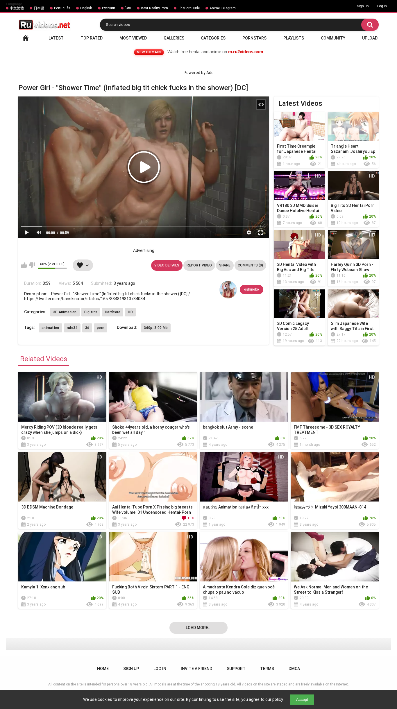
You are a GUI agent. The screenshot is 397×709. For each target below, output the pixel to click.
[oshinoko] (228, 289)
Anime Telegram (223, 8)
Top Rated (92, 38)
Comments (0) (250, 265)
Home (25, 38)
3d (87, 328)
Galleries (174, 38)
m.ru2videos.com (245, 51)
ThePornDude (189, 8)
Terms (267, 668)
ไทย (128, 8)
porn (100, 328)
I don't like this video (32, 265)
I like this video (24, 265)
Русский (108, 8)
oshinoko (251, 289)
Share (224, 265)
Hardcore (112, 312)
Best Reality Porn (154, 8)
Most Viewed (133, 38)
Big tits (90, 312)
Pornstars (254, 38)
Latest (56, 38)
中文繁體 (17, 8)
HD (130, 312)
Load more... (199, 627)
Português (62, 8)
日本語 (39, 8)
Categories (213, 38)
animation (50, 328)
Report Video (199, 265)
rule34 (72, 328)
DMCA (294, 668)
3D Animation (65, 312)
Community (333, 38)
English (86, 8)
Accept (302, 699)
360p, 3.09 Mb (156, 328)
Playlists (293, 38)
